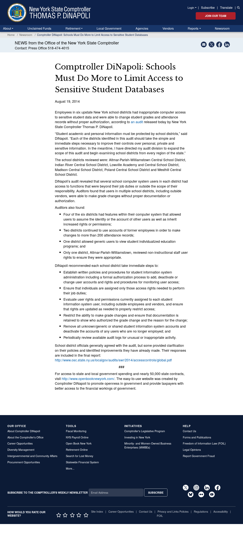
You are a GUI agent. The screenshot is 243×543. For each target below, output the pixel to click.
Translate (226, 7)
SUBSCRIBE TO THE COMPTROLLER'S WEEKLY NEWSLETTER (47, 492)
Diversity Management (20, 450)
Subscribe (208, 7)
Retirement (72, 28)
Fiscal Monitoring (76, 431)
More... (70, 468)
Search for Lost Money (79, 456)
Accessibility (220, 511)
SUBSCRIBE (155, 492)
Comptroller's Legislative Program (144, 431)
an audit (137, 121)
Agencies (142, 28)
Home (11, 35)
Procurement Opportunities (23, 462)
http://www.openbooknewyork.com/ (88, 378)
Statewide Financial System (82, 462)
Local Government (109, 28)
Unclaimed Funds (39, 28)
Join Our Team (215, 16)
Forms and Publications (197, 437)
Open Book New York (79, 443)
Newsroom (222, 28)
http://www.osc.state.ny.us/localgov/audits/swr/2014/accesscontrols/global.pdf (113, 359)
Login (191, 7)
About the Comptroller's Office (25, 437)
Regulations (201, 511)
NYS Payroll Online (77, 437)
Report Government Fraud (199, 456)
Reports (193, 28)
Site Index (97, 511)
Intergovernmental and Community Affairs (32, 456)
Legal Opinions (192, 450)
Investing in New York (137, 437)
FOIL (160, 516)
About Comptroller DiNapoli (23, 431)
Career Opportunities (20, 443)
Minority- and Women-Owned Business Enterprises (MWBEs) (147, 445)
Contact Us (189, 431)
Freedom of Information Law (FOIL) (204, 443)
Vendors (168, 28)
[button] (238, 7)
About (7, 28)
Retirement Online (77, 450)
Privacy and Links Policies (173, 511)
